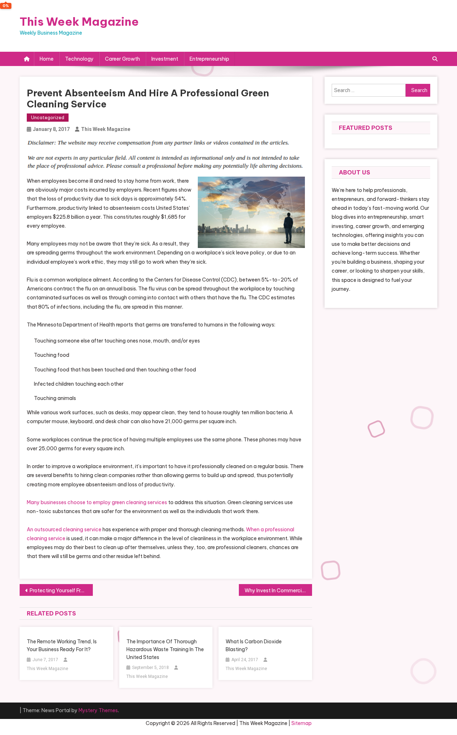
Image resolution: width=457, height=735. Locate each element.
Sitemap (301, 723)
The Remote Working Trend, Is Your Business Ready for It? (62, 645)
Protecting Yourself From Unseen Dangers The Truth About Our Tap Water (61, 590)
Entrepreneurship (209, 59)
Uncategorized (47, 117)
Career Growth (122, 59)
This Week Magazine (79, 21)
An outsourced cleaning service (64, 529)
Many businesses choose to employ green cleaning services (97, 502)
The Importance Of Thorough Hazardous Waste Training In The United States (165, 649)
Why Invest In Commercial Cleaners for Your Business (278, 590)
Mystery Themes (98, 710)
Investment (164, 59)
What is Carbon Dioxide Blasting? (254, 645)
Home (47, 59)
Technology (79, 59)
